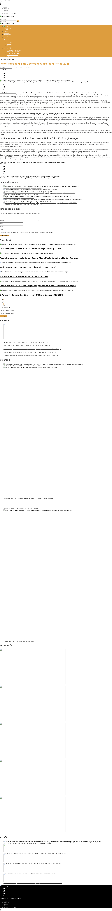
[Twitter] (4, 168)
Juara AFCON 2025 (31, 162)
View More (4, 316)
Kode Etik (6, 902)
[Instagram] (4, 170)
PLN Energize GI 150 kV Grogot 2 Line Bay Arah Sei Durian (16, 833)
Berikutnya (7, 307)
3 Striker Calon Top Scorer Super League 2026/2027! (19, 198)
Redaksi (6, 904)
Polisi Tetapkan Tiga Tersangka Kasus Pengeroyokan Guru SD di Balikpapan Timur (27, 345)
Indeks (5, 901)
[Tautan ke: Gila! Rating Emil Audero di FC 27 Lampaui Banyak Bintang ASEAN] (43, 364)
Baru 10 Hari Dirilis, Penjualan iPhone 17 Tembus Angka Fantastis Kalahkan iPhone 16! (28, 843)
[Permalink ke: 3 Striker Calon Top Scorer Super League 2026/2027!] (38, 196)
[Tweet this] (4, 74)
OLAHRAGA (3, 69)
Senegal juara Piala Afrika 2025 (45, 162)
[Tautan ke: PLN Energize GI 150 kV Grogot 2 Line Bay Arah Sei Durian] (33, 831)
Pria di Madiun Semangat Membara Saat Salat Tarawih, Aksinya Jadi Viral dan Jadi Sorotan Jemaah (33, 883)
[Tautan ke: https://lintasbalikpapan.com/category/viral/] (6, 837)
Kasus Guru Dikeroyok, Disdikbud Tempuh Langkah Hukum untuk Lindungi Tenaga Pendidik (30, 352)
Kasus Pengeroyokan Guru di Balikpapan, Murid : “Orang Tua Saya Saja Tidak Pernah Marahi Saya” (32, 349)
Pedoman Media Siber (10, 907)
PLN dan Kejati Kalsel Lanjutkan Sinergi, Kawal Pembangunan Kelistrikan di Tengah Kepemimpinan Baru (30, 685)
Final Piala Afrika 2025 (6, 162)
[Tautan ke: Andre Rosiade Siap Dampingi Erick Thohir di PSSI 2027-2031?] (7, 507)
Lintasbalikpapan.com (8, 93)
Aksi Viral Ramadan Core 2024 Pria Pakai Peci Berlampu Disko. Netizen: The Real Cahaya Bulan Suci (33, 863)
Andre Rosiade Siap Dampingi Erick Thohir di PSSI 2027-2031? (21, 194)
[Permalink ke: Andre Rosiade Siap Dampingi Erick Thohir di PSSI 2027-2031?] (39, 193)
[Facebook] (4, 166)
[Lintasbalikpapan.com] (7, 16)
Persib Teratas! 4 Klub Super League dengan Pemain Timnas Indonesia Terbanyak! (27, 201)
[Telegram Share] (4, 75)
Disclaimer (7, 906)
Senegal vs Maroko (59, 162)
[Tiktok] (4, 173)
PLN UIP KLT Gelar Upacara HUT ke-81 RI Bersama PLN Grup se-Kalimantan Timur (23, 796)
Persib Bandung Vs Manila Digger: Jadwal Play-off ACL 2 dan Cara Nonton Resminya (28, 191)
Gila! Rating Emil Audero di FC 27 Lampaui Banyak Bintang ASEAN (22, 188)
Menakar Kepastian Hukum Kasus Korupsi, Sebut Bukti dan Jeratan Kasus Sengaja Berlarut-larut (31, 355)
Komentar (3, 220)
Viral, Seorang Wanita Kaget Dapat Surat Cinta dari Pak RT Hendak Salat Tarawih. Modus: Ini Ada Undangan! (35, 853)
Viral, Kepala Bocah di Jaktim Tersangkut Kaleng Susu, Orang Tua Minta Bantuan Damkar (29, 873)
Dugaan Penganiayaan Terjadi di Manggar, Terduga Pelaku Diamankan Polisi (26, 342)
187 (4, 306)
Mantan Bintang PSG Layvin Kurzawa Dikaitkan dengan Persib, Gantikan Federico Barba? (30, 176)
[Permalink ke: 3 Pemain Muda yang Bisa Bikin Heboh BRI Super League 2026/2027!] (40, 203)
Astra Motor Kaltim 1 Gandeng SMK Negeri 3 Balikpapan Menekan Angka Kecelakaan (28, 178)
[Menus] (0, 2)
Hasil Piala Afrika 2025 (19, 162)
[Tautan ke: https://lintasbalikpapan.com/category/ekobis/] (11, 645)
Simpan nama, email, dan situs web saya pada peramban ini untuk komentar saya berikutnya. (28, 232)
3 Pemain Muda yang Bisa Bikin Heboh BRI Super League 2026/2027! (23, 204)
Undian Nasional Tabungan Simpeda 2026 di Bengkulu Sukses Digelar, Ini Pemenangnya (25, 759)
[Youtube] (4, 171)
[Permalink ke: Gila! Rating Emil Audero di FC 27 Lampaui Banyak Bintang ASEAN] (43, 186)
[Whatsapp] (4, 77)
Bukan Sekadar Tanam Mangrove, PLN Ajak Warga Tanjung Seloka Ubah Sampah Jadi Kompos (28, 722)
